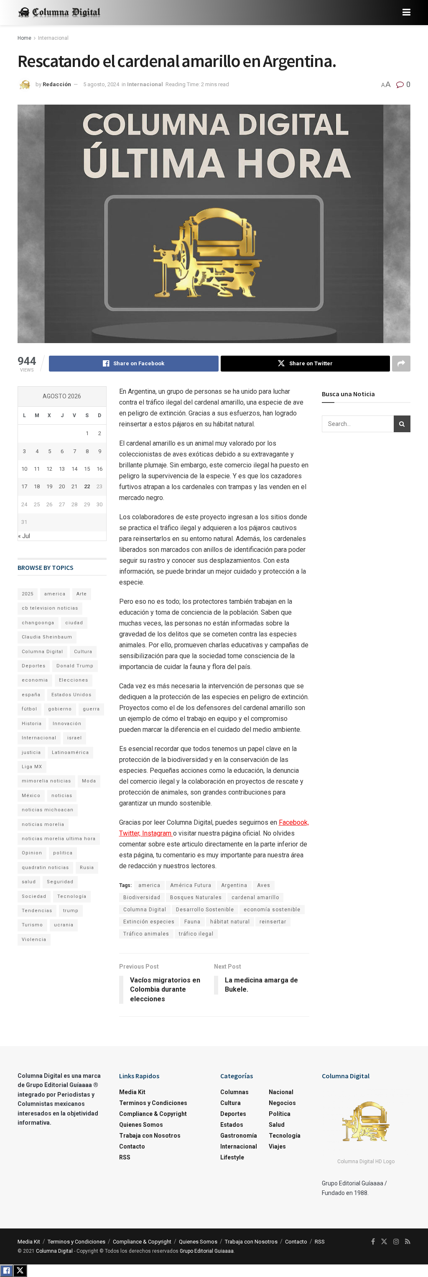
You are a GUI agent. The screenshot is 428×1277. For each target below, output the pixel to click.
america (149, 885)
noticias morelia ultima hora (59, 838)
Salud (277, 1124)
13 (62, 469)
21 (74, 486)
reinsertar (273, 922)
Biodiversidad (141, 897)
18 (37, 486)
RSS (124, 1157)
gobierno (60, 709)
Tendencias (37, 910)
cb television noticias (50, 608)
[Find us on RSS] (407, 1241)
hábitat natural (230, 922)
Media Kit (132, 1092)
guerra (91, 709)
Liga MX (32, 766)
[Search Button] (402, 423)
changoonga (38, 623)
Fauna (192, 922)
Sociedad (34, 896)
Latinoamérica (70, 752)
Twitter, (130, 833)
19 (49, 486)
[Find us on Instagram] (396, 1241)
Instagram (157, 833)
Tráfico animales (146, 934)
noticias (61, 795)
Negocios (282, 1103)
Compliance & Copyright (153, 1113)
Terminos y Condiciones (153, 1103)
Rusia (87, 867)
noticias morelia (43, 824)
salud (29, 882)
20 (62, 486)
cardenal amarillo (255, 897)
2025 (27, 594)
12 (49, 469)
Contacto (132, 1146)
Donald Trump (75, 666)
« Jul (24, 536)
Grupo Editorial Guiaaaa (207, 1251)
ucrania (64, 925)
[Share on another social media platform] (401, 364)
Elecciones (73, 680)
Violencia (34, 939)
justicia (31, 752)
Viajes (277, 1146)
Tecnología (72, 896)
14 (74, 469)
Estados (231, 1124)
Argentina (234, 885)
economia (35, 680)
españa (31, 694)
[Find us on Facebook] (373, 1241)
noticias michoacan (48, 810)
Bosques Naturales (196, 897)
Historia (32, 723)
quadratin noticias (45, 867)
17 (24, 486)
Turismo (32, 925)
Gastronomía (238, 1135)
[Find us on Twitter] (384, 1241)
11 (37, 469)
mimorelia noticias (46, 781)
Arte (81, 594)
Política (279, 1113)
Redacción (57, 84)
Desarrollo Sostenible (205, 910)
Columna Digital (144, 910)
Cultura (83, 651)
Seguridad (60, 882)
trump (71, 910)
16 (99, 469)
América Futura (190, 885)
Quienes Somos (141, 1124)
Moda (89, 781)
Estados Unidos (71, 694)
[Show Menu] (406, 12)
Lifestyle (232, 1157)
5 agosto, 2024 (101, 84)
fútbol (29, 709)
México (31, 795)
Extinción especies (149, 922)
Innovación (67, 723)
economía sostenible (272, 910)
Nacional (281, 1092)
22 (87, 486)
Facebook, (294, 822)
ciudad (74, 623)
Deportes (34, 666)
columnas (234, 1092)
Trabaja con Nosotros (150, 1135)
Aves (263, 885)
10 (24, 469)
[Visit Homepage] (59, 13)
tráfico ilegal (196, 934)
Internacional (53, 38)
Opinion (32, 853)
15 (87, 469)
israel (74, 738)
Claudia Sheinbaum (47, 637)
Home (24, 38)
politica (63, 853)
